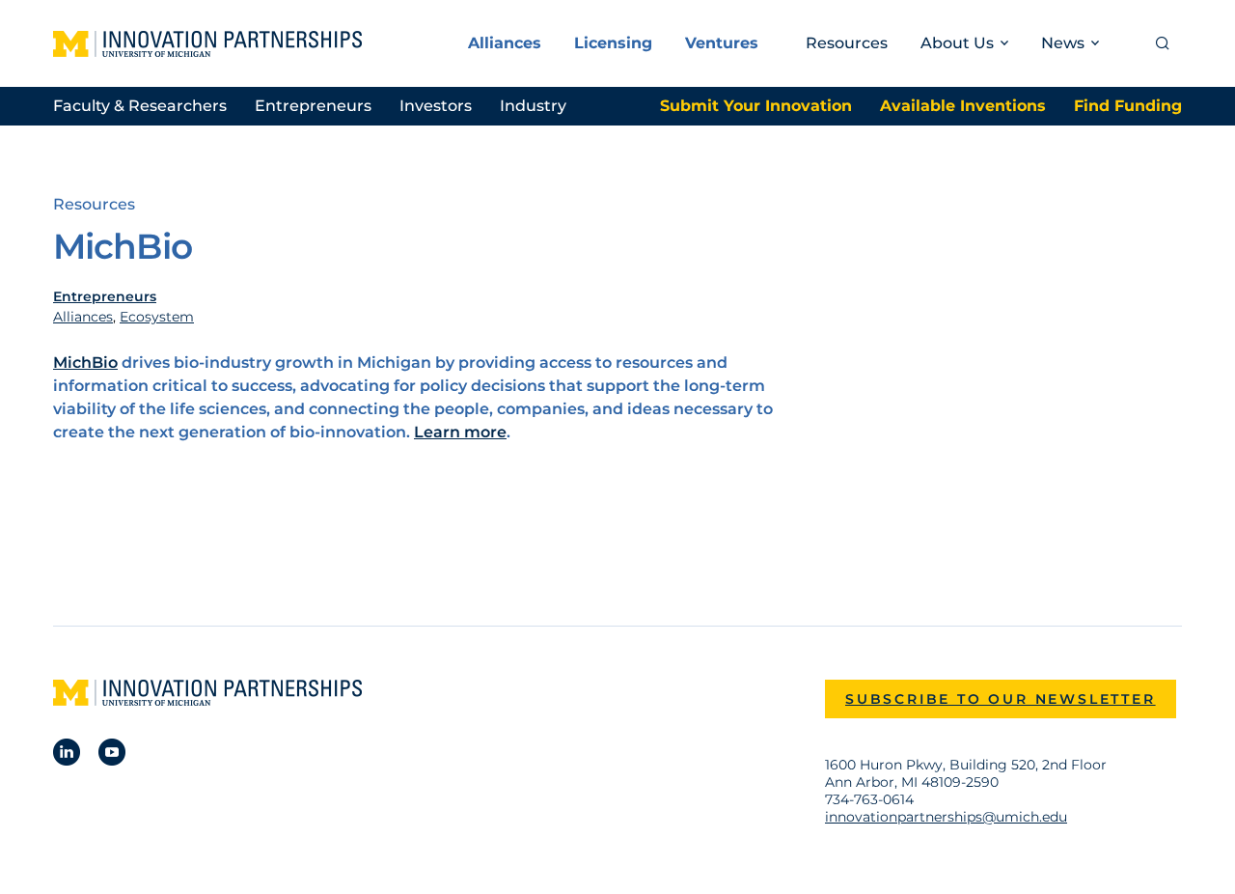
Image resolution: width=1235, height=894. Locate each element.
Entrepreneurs (313, 106)
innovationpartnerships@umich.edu (946, 816)
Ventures (721, 43)
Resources (847, 43)
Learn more (460, 432)
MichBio (85, 362)
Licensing (613, 43)
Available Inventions (963, 106)
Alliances (504, 43)
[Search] (1162, 43)
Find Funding (1128, 106)
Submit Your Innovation (756, 106)
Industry (533, 106)
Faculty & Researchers (140, 106)
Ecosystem (157, 316)
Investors (435, 106)
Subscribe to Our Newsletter (1000, 699)
